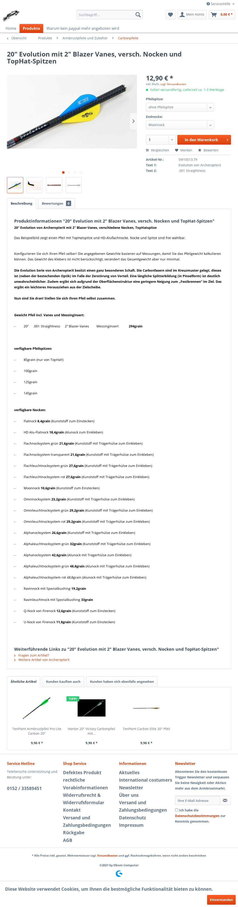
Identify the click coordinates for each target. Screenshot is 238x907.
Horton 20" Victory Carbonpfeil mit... (91, 731)
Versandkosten (107, 855)
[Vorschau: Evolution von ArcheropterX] (54, 185)
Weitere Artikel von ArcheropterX (43, 659)
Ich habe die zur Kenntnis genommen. (200, 816)
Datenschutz (132, 818)
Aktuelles (129, 773)
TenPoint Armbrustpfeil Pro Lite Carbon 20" (36, 731)
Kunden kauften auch (63, 681)
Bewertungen (55, 203)
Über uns (129, 795)
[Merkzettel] (170, 14)
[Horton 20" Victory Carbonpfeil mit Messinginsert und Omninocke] (92, 708)
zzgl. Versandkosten (173, 84)
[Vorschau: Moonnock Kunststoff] (34, 185)
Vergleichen (159, 150)
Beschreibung (21, 203)
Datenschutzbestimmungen (197, 816)
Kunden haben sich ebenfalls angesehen (122, 681)
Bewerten (210, 150)
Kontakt (72, 810)
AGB (67, 840)
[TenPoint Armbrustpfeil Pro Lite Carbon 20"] (37, 708)
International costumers (145, 780)
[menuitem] (109, 14)
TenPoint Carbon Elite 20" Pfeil (146, 729)
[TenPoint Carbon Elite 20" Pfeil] (146, 708)
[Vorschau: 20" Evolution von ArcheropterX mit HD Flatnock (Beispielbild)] (74, 185)
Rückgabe (73, 833)
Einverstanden (221, 899)
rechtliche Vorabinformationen (85, 783)
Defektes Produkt (82, 773)
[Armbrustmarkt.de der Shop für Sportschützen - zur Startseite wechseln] (11, 16)
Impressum (131, 825)
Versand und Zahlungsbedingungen (87, 821)
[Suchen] (138, 14)
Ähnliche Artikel (23, 681)
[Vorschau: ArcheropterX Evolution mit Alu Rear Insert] (15, 185)
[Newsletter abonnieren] (225, 800)
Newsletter (131, 788)
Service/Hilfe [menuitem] (220, 4)
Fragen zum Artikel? (33, 655)
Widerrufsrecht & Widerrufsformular (83, 799)
